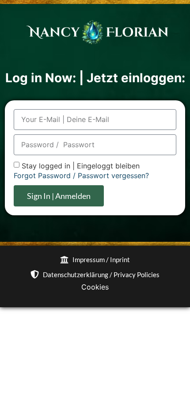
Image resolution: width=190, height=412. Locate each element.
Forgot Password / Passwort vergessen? (81, 175)
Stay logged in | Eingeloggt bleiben (81, 165)
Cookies (95, 286)
